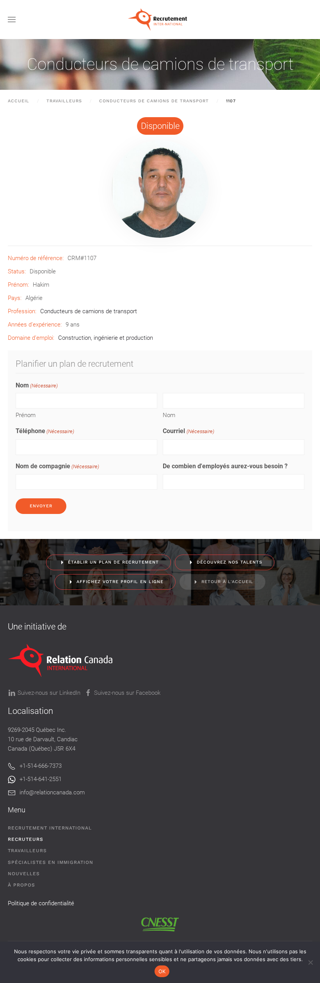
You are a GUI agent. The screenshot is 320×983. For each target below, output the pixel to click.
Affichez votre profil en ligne (120, 581)
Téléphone (45, 431)
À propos (21, 885)
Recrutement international (50, 828)
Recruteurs (25, 839)
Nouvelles (24, 873)
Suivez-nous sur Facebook (127, 692)
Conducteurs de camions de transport (160, 64)
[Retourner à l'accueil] (160, 19)
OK (162, 971)
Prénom (26, 415)
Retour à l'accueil (227, 581)
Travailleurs (27, 850)
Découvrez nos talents (229, 562)
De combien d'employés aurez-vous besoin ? (225, 466)
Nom (169, 415)
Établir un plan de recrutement (113, 562)
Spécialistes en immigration (50, 862)
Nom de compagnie (57, 466)
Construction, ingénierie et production (105, 337)
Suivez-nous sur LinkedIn (49, 692)
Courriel (188, 431)
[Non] (310, 962)
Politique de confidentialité (41, 903)
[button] (12, 19)
